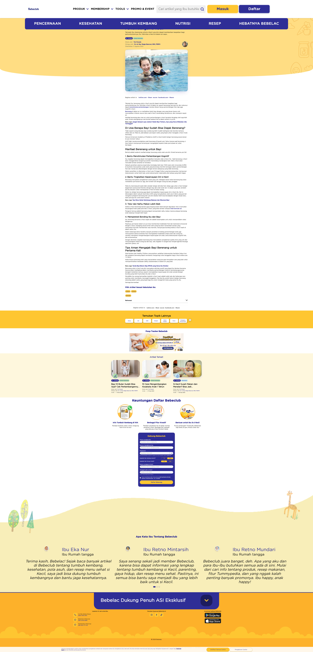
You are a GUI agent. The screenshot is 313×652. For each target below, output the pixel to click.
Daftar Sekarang (156, 482)
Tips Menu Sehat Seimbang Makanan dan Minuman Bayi (150, 200)
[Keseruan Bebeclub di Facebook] (156, 615)
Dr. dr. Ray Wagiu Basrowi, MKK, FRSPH (147, 44)
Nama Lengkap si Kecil (146, 464)
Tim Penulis (137, 42)
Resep (215, 23)
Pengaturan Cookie (241, 649)
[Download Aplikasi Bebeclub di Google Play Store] (213, 615)
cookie (158, 478)
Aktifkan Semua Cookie (218, 649)
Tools (120, 9)
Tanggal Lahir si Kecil (146, 470)
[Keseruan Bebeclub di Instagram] (152, 615)
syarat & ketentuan (147, 478)
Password (142, 450)
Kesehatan (90, 23)
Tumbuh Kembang (138, 23)
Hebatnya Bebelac (259, 23)
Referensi (128, 300)
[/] (42, 9)
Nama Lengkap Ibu (145, 439)
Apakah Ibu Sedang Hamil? (148, 458)
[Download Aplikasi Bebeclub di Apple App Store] (213, 620)
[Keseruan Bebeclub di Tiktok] (161, 615)
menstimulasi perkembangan (139, 107)
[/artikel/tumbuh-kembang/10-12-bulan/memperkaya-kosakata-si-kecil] (156, 368)
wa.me (155, 97)
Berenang (128, 111)
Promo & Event (142, 9)
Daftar (254, 9)
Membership (100, 9)
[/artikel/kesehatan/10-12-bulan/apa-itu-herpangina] (187, 368)
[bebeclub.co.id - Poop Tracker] (156, 352)
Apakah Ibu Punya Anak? (147, 461)
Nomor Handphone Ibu (146, 445)
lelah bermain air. (176, 208)
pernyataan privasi (164, 477)
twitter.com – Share (145, 97)
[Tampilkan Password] (171, 453)
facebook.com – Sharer (166, 97)
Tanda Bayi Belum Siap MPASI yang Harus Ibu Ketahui (150, 266)
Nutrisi (182, 23)
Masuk (223, 9)
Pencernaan (47, 23)
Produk (79, 9)
